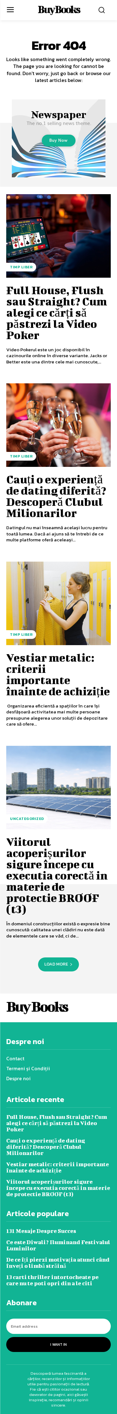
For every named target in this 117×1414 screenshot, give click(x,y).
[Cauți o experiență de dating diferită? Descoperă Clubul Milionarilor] (58, 425)
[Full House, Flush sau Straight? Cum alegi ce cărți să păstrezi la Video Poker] (58, 236)
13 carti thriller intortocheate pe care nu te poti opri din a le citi (52, 1280)
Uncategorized (27, 819)
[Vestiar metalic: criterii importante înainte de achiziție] (58, 603)
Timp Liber (21, 267)
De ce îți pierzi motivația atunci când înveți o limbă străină (58, 1262)
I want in (58, 1344)
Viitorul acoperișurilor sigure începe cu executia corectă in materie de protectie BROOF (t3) (57, 875)
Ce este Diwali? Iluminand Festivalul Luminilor (58, 1245)
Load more (56, 964)
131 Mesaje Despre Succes (41, 1231)
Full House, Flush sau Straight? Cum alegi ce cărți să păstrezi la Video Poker (56, 312)
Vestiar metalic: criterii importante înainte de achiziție (58, 674)
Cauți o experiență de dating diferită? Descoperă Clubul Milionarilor (56, 495)
